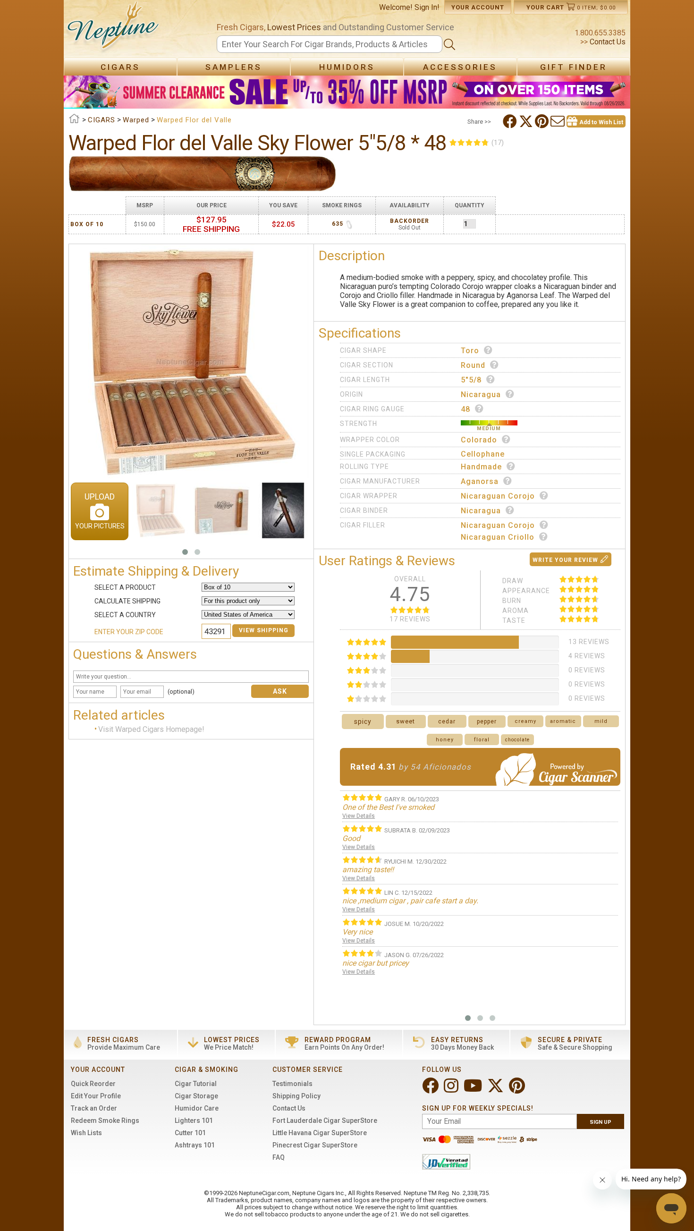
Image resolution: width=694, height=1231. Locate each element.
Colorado (479, 439)
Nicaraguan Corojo (498, 496)
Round (473, 365)
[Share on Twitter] (527, 121)
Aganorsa (480, 481)
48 (465, 409)
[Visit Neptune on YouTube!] (474, 1089)
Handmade (481, 466)
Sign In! (427, 7)
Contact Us (607, 41)
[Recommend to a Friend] (558, 121)
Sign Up (600, 1122)
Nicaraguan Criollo (497, 537)
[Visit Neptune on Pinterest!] (518, 1089)
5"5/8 (471, 379)
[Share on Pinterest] (542, 121)
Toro (470, 350)
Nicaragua (481, 394)
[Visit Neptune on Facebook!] (431, 1089)
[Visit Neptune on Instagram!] (452, 1089)
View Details (358, 816)
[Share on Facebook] (511, 121)
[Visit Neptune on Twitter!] (496, 1089)
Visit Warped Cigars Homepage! (151, 729)
